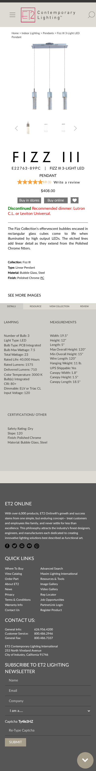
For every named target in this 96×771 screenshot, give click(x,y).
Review (84, 306)
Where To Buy (14, 568)
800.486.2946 (43, 633)
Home (15, 33)
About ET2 (12, 584)
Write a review (67, 182)
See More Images (24, 295)
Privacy (9, 594)
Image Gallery (49, 584)
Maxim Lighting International (59, 573)
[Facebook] (7, 545)
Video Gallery (49, 589)
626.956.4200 (43, 629)
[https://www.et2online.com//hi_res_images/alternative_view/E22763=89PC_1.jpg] (28, 128)
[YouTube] (29, 545)
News (8, 589)
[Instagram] (22, 545)
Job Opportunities (52, 599)
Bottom (85, 760)
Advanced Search (51, 568)
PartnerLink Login (51, 604)
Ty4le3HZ (25, 721)
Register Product (51, 610)
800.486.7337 (43, 638)
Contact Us (12, 610)
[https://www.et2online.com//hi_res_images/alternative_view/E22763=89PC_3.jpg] (64, 128)
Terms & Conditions (18, 599)
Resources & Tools (52, 578)
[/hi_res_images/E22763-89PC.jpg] (48, 76)
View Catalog (13, 573)
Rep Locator (48, 594)
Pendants (48, 33)
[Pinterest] (36, 545)
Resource (35, 306)
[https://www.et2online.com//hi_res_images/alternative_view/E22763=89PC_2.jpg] (46, 128)
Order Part (11, 578)
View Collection (59, 306)
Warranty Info (14, 604)
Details (11, 306)
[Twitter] (14, 545)
